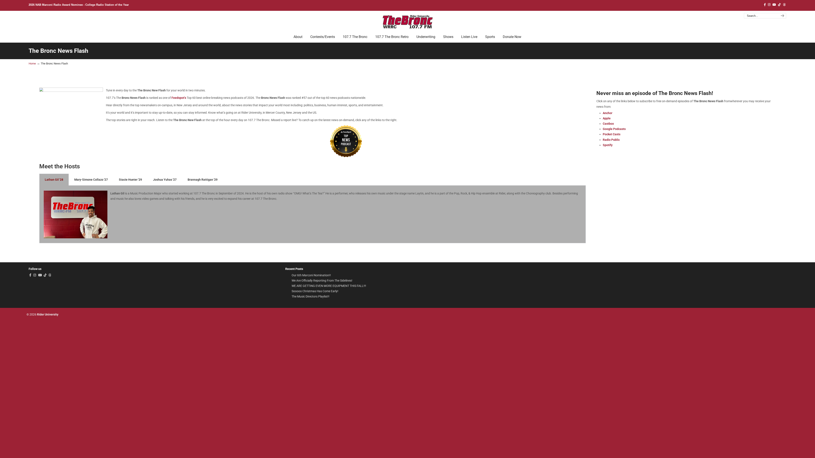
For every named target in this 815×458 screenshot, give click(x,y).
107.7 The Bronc (407, 21)
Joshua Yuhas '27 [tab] (165, 179)
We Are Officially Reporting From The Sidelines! (322, 280)
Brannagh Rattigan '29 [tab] (203, 179)
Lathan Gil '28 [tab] (54, 179)
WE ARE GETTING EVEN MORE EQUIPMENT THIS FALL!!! (329, 286)
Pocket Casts (611, 134)
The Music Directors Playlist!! (310, 296)
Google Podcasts (614, 129)
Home (32, 63)
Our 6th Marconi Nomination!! (311, 275)
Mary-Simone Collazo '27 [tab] (91, 179)
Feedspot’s (178, 97)
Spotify (608, 145)
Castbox (608, 123)
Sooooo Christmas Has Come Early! (315, 291)
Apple (607, 118)
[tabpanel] (312, 214)
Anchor (607, 113)
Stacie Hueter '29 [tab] (130, 179)
